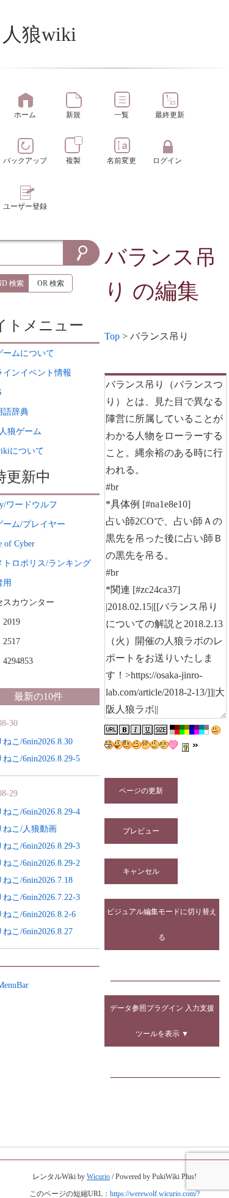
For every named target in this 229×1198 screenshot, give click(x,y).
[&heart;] (173, 744)
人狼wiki (39, 34)
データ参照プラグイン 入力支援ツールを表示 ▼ (162, 1021)
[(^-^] (109, 744)
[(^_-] (136, 744)
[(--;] (145, 744)
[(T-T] (164, 744)
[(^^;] (154, 744)
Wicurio (98, 1176)
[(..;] (127, 744)
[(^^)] (215, 730)
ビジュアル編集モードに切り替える (162, 924)
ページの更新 (141, 790)
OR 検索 (50, 283)
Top (112, 336)
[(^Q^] (118, 744)
